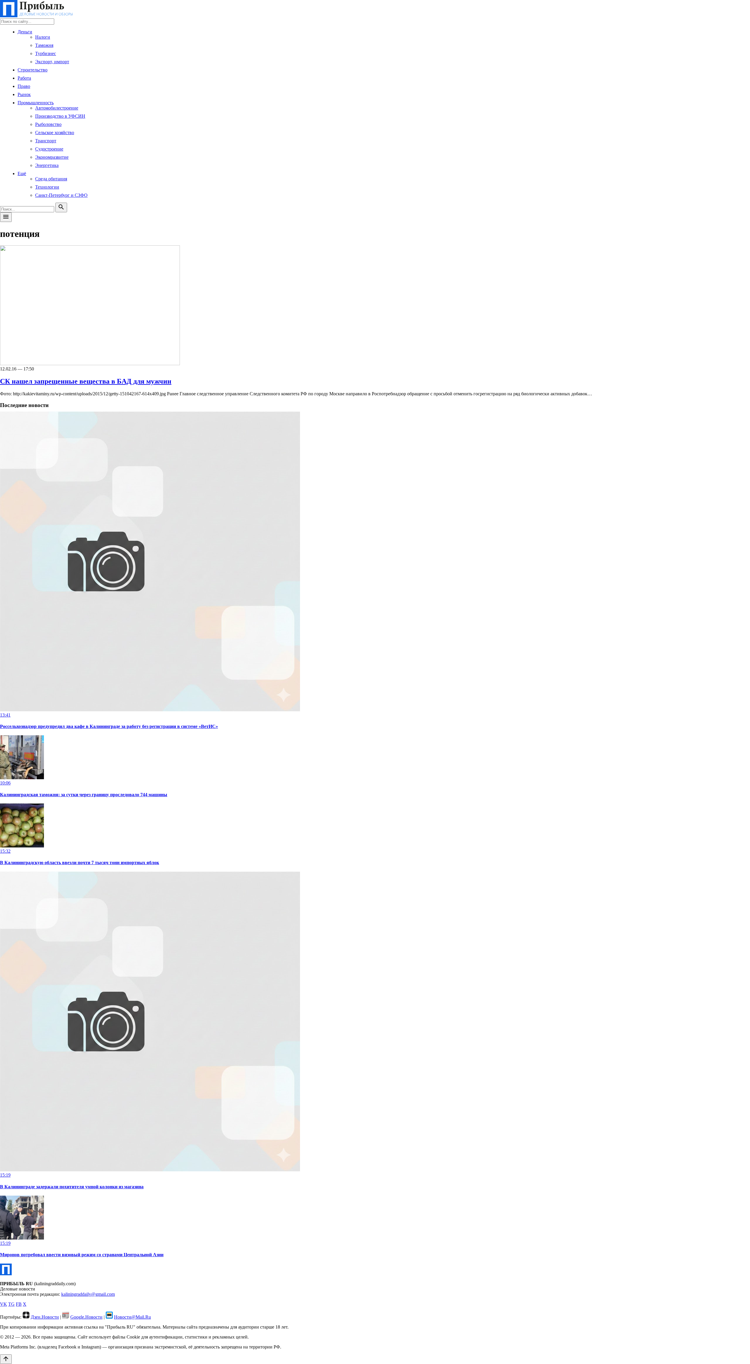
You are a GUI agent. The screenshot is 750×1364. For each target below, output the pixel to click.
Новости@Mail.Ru (132, 1317)
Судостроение (49, 148)
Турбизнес (45, 53)
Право (24, 86)
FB (19, 1304)
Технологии (47, 186)
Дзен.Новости (45, 1317)
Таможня (44, 45)
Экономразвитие (52, 157)
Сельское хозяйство (54, 132)
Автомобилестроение (56, 107)
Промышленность (36, 102)
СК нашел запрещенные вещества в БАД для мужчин (85, 381)
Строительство (32, 69)
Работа (24, 78)
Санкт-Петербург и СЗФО (61, 195)
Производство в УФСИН (60, 116)
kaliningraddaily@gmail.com (88, 1294)
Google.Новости (86, 1317)
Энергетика (47, 165)
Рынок (24, 94)
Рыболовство (48, 124)
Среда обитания (51, 178)
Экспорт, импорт (52, 61)
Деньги (25, 31)
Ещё (22, 173)
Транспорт (45, 140)
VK (3, 1304)
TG (11, 1304)
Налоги (42, 37)
